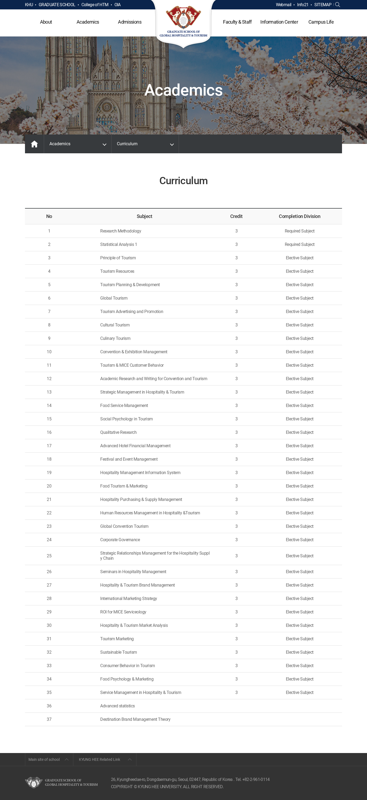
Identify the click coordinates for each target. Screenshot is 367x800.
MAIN (34, 143)
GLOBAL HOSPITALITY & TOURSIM (183, 24)
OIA (117, 4)
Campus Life (321, 22)
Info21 (302, 4)
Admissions (129, 22)
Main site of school (44, 759)
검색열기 (337, 5)
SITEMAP (322, 4)
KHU (29, 4)
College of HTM (95, 4)
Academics (88, 22)
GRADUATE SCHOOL (57, 4)
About (46, 22)
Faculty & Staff (237, 22)
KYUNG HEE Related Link (99, 759)
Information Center (279, 22)
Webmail (284, 4)
